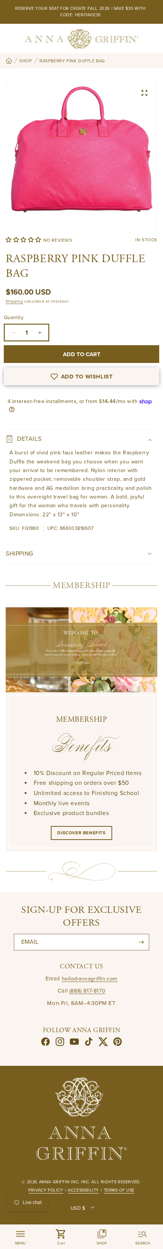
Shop (25, 61)
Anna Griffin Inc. (59, 1182)
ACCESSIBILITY (83, 1190)
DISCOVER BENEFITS (81, 832)
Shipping (14, 301)
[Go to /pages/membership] (81, 649)
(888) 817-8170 (87, 991)
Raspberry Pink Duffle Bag (72, 61)
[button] (24, 239)
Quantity (13, 318)
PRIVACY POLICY (45, 1190)
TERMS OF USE (119, 1190)
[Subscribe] (141, 942)
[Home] (9, 61)
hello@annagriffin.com (90, 979)
